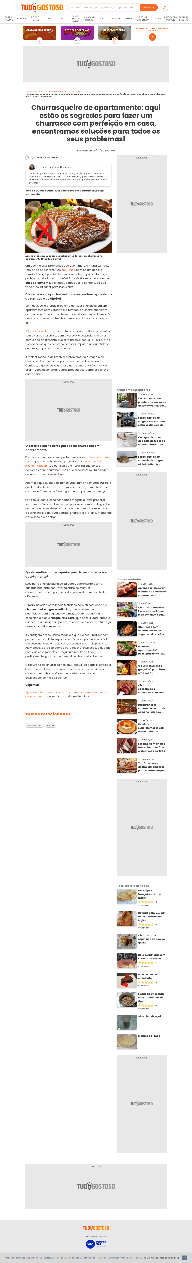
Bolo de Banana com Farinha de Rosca (151, 956)
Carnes (49, 18)
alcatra (89, 461)
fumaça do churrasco (42, 331)
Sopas (103, 18)
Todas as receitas (184, 18)
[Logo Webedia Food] (96, 1243)
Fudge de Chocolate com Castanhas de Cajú (151, 997)
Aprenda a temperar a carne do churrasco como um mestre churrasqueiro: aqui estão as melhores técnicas (152, 591)
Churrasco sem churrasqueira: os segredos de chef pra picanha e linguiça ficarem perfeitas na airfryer (152, 630)
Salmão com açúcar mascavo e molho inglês (151, 916)
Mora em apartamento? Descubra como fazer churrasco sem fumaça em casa (152, 650)
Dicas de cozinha (59, 91)
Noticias (44, 91)
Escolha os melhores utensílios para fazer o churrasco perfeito (151, 747)
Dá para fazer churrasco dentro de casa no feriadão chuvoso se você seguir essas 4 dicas (151, 708)
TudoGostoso (31, 91)
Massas (116, 18)
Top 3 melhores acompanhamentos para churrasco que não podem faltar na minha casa (151, 767)
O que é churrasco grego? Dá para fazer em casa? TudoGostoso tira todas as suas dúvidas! (152, 669)
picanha (44, 466)
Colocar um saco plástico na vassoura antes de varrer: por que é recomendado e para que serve (152, 402)
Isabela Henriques (50, 167)
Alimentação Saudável (170, 18)
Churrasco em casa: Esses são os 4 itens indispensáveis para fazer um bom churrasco (151, 611)
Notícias (21, 18)
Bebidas (130, 18)
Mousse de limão (149, 1036)
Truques (50, 725)
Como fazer (74, 91)
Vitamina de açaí (149, 1016)
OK (184, 1257)
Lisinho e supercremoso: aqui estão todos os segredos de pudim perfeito (151, 728)
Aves (62, 18)
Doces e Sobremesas (143, 18)
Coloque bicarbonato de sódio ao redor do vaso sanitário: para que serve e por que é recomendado (152, 441)
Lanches (157, 18)
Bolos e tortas (35, 18)
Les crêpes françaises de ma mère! (149, 894)
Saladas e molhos (89, 18)
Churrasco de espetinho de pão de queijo (151, 939)
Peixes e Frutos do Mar (76, 18)
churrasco (68, 270)
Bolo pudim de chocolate (147, 976)
